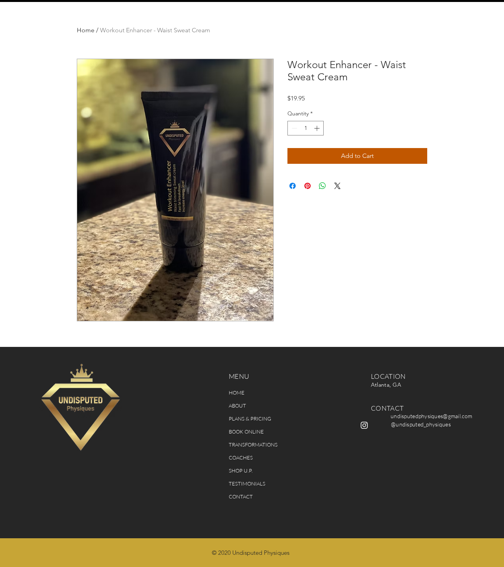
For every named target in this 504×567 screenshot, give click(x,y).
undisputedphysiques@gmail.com (431, 416)
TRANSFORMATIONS (253, 444)
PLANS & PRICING (250, 418)
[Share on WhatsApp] (322, 186)
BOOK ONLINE (246, 431)
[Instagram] (364, 425)
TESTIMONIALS (247, 483)
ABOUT (237, 405)
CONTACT (241, 496)
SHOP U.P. (241, 470)
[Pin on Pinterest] (307, 186)
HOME (237, 392)
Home (85, 30)
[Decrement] (293, 128)
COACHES (241, 457)
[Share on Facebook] (292, 186)
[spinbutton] (305, 128)
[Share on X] (337, 186)
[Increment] (317, 128)
